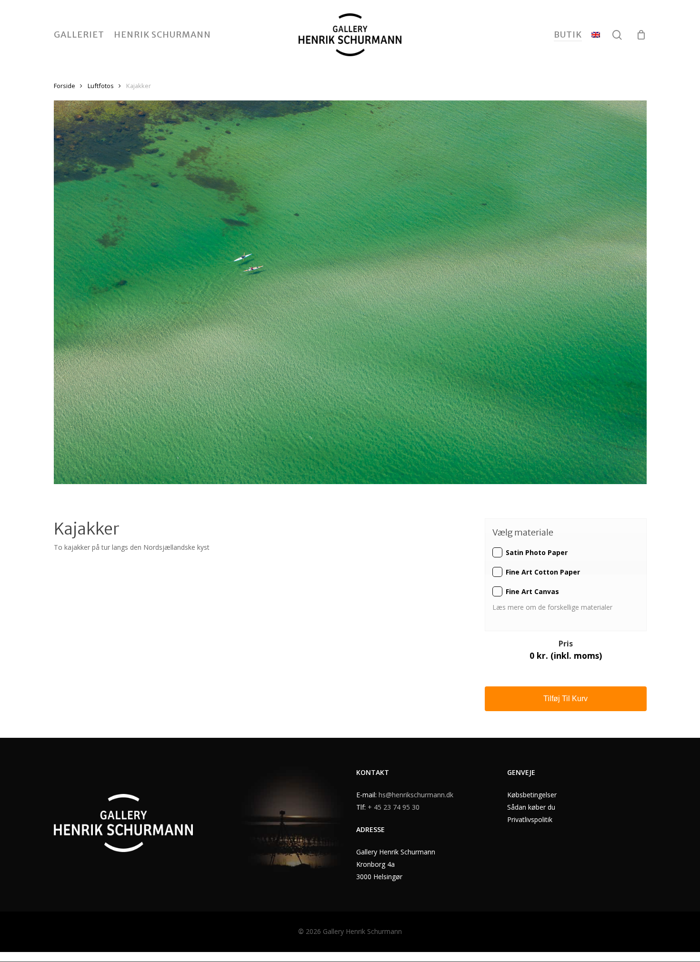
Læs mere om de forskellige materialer (553, 607)
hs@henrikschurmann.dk (416, 794)
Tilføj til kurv (565, 698)
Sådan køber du (531, 807)
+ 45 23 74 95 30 (394, 807)
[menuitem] (595, 35)
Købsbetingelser (532, 794)
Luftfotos (101, 85)
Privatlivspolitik (529, 819)
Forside (64, 85)
